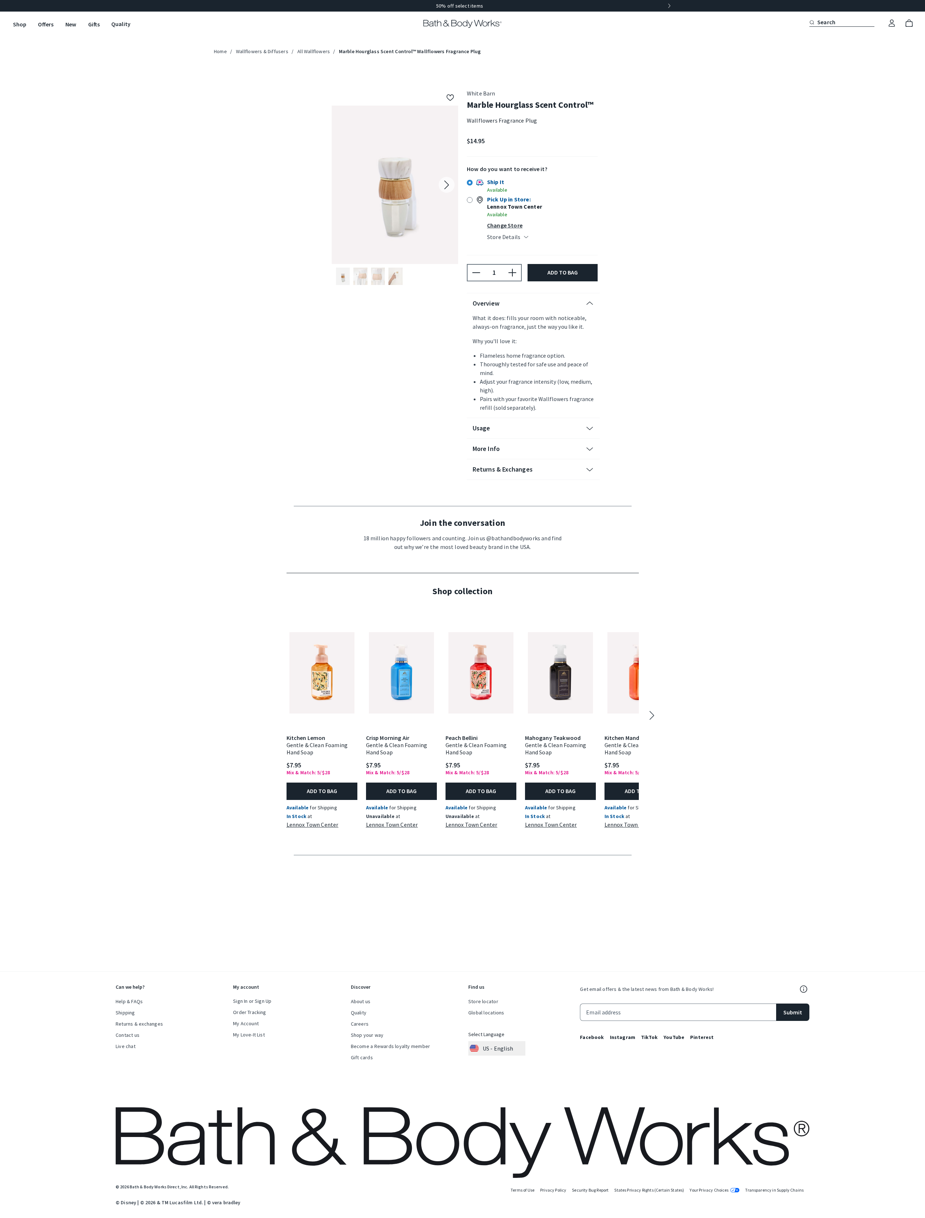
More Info (486, 457)
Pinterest (702, 1037)
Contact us (127, 1035)
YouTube (673, 1037)
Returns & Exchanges (503, 478)
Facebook (592, 1037)
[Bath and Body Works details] (803, 989)
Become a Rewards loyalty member (390, 1046)
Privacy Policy (553, 1190)
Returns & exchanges (139, 1024)
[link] (891, 23)
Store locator (483, 1001)
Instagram (622, 1037)
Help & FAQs (129, 1001)
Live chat (125, 1046)
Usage (481, 437)
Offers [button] (45, 24)
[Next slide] (669, 5)
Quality (358, 1012)
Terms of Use (522, 1190)
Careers (360, 1024)
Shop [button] (19, 24)
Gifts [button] (94, 24)
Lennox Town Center (313, 840)
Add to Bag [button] (322, 807)
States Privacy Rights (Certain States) (649, 1190)
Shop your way (367, 1035)
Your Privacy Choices (709, 1190)
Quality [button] (120, 23)
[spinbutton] (494, 281)
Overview (486, 312)
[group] (462, 6)
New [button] (70, 24)
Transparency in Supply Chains (774, 1190)
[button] (811, 22)
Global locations (486, 1012)
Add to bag (562, 281)
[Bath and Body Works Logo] (462, 24)
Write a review (535, 136)
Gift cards (362, 1057)
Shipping (125, 1012)
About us (361, 1001)
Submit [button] (792, 1012)
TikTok (649, 1037)
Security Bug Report (590, 1190)
